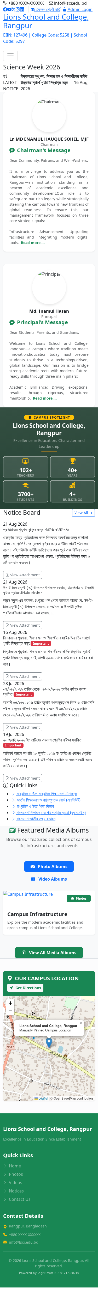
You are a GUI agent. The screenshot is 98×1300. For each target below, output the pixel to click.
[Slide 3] (49, 66)
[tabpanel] (49, 909)
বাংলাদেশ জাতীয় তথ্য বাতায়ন (35, 819)
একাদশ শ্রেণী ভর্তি (47, 9)
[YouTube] (9, 9)
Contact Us (19, 1199)
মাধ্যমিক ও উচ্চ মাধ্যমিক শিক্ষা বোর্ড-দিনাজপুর (46, 794)
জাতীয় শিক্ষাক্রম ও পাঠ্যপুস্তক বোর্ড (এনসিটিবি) (48, 800)
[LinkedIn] (22, 9)
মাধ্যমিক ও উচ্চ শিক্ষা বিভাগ (35, 806)
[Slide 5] (68, 66)
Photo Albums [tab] (52, 866)
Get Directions (27, 987)
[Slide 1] (30, 66)
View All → (83, 512)
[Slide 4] (58, 66)
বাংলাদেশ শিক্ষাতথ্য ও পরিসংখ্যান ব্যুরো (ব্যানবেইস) (51, 812)
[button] (49, 1043)
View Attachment (24, 574)
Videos (15, 1182)
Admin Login (80, 9)
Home (14, 1166)
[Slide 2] (40, 66)
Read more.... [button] (33, 242)
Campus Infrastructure (37, 914)
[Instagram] (18, 9)
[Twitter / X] (13, 9)
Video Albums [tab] (52, 879)
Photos (15, 1174)
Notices (16, 1191)
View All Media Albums (52, 952)
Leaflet (43, 1098)
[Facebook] (5, 9)
